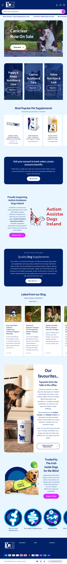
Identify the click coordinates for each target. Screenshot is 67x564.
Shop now (12, 90)
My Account (33, 178)
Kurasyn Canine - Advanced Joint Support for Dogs (53, 137)
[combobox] (33, 11)
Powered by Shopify (21, 561)
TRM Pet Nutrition (12, 561)
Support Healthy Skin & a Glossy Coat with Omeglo (52, 327)
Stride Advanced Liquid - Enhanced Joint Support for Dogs (33, 137)
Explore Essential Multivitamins (47, 446)
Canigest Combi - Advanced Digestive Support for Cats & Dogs (13, 137)
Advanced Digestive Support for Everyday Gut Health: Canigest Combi (32, 329)
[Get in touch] (60, 5)
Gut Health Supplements (33, 528)
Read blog (32, 301)
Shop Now (17, 47)
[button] (26, 543)
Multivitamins (52, 528)
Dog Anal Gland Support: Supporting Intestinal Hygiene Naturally (12, 329)
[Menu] (2, 5)
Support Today (16, 235)
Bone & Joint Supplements (13, 529)
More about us (32, 281)
